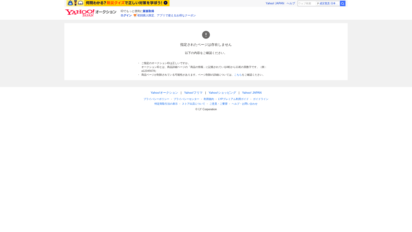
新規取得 (148, 11)
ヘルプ (291, 3)
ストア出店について (193, 103)
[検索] (342, 3)
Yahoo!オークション (164, 92)
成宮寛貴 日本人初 (329, 3)
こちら (238, 74)
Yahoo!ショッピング (222, 92)
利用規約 (209, 99)
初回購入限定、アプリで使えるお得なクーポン (166, 15)
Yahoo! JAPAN (275, 3)
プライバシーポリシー (156, 99)
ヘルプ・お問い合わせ (245, 103)
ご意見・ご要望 (218, 103)
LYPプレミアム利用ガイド (233, 99)
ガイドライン (260, 99)
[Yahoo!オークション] (91, 10)
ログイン (126, 15)
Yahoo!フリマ (193, 92)
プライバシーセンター (186, 99)
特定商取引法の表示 (166, 103)
